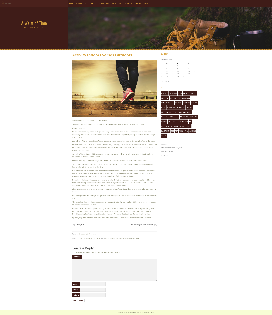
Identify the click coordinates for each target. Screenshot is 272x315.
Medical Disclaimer (167, 151)
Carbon (173, 98)
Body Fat (80, 225)
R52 (190, 122)
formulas (171, 107)
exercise (112, 238)
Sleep (146, 3)
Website (76, 295)
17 (189, 71)
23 (183, 74)
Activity (79, 3)
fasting (186, 103)
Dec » (167, 81)
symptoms (165, 131)
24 (189, 74)
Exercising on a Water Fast (142, 225)
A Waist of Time (34, 23)
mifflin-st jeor (167, 117)
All (84, 238)
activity (107, 238)
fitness (118, 238)
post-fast (172, 122)
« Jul (162, 81)
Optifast (193, 117)
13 (167, 71)
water (163, 136)
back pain (173, 93)
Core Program (184, 98)
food (163, 107)
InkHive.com (135, 313)
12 (161, 71)
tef (176, 131)
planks (164, 122)
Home (71, 3)
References (164, 155)
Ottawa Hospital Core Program (171, 148)
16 (183, 71)
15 (178, 71)
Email (75, 290)
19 (161, 74)
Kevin (94, 234)
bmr (180, 93)
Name (76, 284)
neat (177, 117)
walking (138, 238)
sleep (182, 126)
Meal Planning (116, 3)
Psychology (96, 238)
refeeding (165, 126)
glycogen (181, 107)
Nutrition (128, 3)
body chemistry (189, 93)
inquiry (189, 107)
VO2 (186, 131)
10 (189, 68)
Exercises (138, 3)
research (174, 126)
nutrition (184, 117)
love (175, 112)
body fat (165, 98)
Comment (77, 257)
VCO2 (181, 131)
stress (188, 126)
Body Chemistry (90, 3)
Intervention (104, 3)
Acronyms (164, 144)
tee (172, 131)
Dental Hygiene (167, 103)
